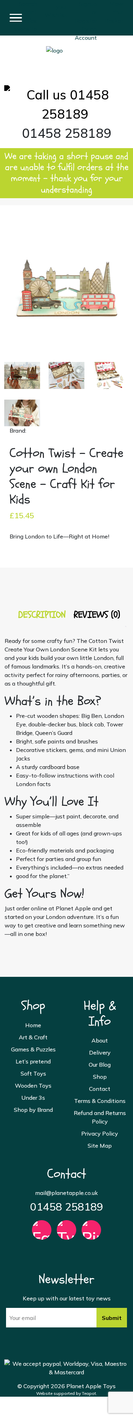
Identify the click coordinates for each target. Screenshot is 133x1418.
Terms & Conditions (100, 1100)
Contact (99, 1088)
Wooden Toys (33, 1085)
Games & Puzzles (33, 1049)
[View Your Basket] (114, 8)
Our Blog (100, 1064)
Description (42, 614)
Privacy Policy (99, 1133)
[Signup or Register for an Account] (86, 17)
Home (33, 1025)
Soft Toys (33, 1073)
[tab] (41, 615)
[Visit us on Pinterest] (91, 1233)
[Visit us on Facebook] (41, 1233)
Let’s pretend (33, 1061)
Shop (100, 1076)
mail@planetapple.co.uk (66, 1192)
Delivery (100, 1052)
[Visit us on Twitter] (66, 1233)
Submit (112, 1317)
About (100, 1040)
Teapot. (89, 1393)
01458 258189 (66, 1206)
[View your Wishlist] (56, 5)
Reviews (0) (97, 614)
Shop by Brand (33, 1109)
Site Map (100, 1145)
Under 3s (33, 1097)
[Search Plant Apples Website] (25, 12)
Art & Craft (33, 1037)
